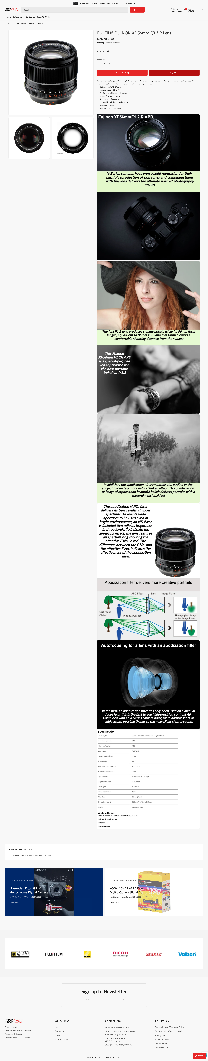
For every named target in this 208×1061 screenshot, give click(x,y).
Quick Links (62, 1021)
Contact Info (113, 1021)
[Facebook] (198, 10)
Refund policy (161, 1043)
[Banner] (20, 954)
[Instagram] (202, 10)
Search (139, 10)
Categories (59, 1031)
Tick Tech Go (99, 1057)
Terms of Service (162, 1039)
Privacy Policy (161, 1035)
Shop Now (14, 902)
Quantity (101, 59)
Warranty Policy (161, 1048)
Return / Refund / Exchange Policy (169, 1027)
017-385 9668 (11, 1037)
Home (7, 23)
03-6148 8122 (11, 1030)
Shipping (100, 43)
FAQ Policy (162, 1021)
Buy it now (174, 73)
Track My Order (61, 1039)
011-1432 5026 (24, 1030)
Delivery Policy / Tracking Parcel (168, 1031)
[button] (188, 10)
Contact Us (59, 1035)
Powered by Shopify (113, 1057)
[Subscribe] (123, 999)
